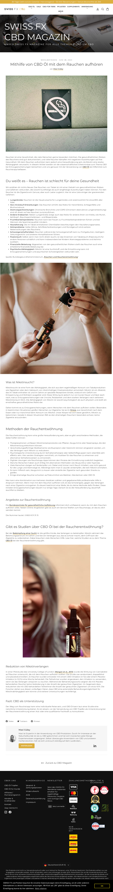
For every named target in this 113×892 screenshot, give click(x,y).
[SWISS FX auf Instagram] (5, 812)
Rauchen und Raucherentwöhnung (61, 257)
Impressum (31, 802)
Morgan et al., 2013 (64, 672)
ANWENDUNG (87, 7)
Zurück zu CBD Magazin (58, 763)
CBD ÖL (31, 7)
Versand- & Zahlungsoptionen (34, 786)
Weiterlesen (26, 746)
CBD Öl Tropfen (11, 785)
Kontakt (7, 804)
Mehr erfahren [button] (41, 888)
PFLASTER (61, 7)
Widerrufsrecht (32, 791)
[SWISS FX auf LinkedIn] (95, 745)
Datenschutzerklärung (35, 799)
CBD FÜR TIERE (49, 7)
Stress (73, 410)
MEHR (60, 11)
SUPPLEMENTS (73, 7)
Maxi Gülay (58, 69)
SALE (39, 7)
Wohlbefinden (49, 60)
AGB (28, 795)
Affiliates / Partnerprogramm (12, 794)
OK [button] (102, 886)
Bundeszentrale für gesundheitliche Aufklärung (32, 505)
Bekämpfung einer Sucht (25, 533)
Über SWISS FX (11, 808)
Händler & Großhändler (9, 800)
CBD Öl (86, 167)
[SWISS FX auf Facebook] (10, 812)
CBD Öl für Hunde (12, 789)
